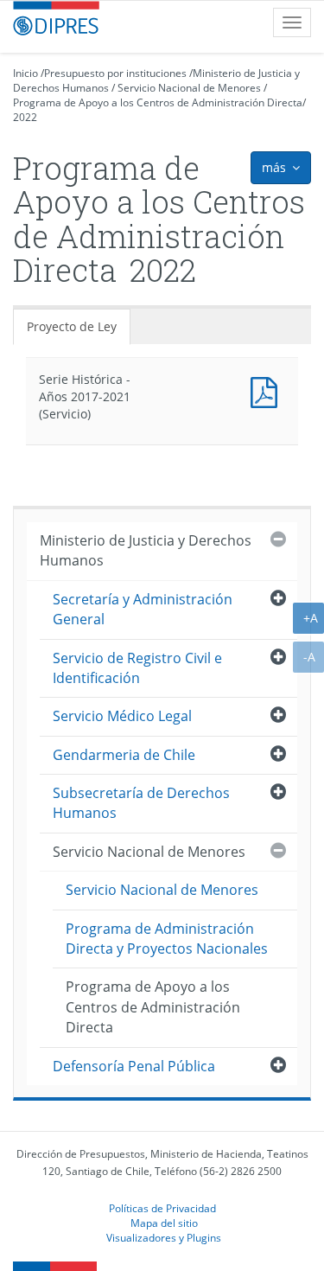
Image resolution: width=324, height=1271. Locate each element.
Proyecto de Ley (72, 326)
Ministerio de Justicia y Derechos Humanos (145, 550)
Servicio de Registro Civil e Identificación (137, 667)
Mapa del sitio (164, 1222)
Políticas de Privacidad (162, 1208)
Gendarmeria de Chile (124, 754)
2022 (25, 117)
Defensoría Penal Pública (134, 1066)
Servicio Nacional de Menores (189, 87)
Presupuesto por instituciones (115, 73)
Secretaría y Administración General (142, 609)
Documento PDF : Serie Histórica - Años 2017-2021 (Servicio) (268, 390)
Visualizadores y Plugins (163, 1237)
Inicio (25, 73)
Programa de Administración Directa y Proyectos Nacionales (167, 938)
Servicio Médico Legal (122, 715)
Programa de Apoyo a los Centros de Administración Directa (157, 102)
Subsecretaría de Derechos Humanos (141, 802)
